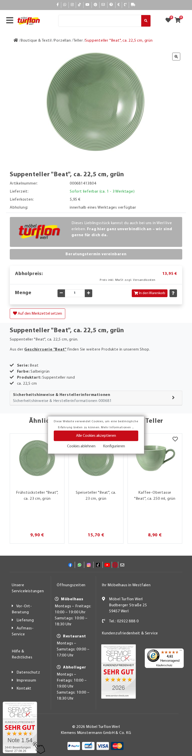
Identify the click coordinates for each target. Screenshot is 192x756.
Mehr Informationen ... (117, 427)
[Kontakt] (125, 5)
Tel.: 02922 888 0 (124, 621)
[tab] (96, 398)
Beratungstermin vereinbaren (96, 254)
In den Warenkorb (152, 293)
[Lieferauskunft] (133, 5)
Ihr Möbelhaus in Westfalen (126, 585)
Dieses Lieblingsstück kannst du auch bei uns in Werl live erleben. (122, 229)
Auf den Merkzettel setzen (39, 314)
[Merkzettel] (175, 440)
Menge (23, 292)
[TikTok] (79, 5)
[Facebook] (57, 5)
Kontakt (24, 689)
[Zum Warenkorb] (179, 21)
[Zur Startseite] (16, 41)
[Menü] (181, 651)
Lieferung (25, 620)
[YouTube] (88, 5)
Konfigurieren (114, 446)
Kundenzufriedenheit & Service (130, 633)
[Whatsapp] (64, 5)
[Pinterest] (95, 5)
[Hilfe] (111, 5)
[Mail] (103, 5)
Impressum (26, 681)
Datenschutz (28, 672)
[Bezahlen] (119, 5)
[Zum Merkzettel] (169, 21)
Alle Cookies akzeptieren (96, 436)
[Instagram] (72, 5)
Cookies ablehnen (81, 446)
